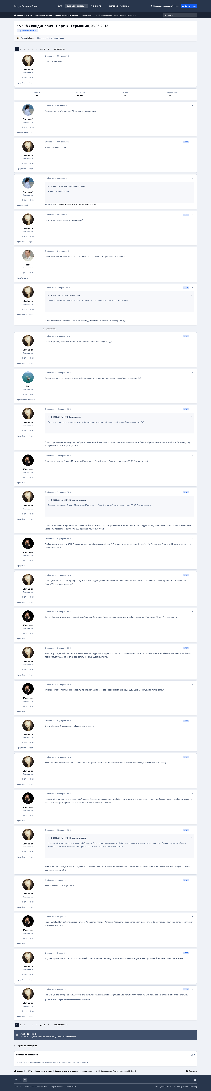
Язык (18, 1087)
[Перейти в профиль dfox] (28, 255)
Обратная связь (57, 1087)
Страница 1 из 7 (60, 49)
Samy (28, 386)
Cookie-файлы (71, 1087)
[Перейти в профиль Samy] (28, 377)
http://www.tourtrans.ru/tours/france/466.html (75, 204)
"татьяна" (28, 119)
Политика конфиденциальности (36, 1087)
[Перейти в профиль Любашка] (18, 38)
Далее (42, 49)
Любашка (30, 38)
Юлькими (28, 469)
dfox (28, 265)
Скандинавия (58, 38)
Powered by (185, 1087)
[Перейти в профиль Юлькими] (28, 460)
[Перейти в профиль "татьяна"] (28, 110)
